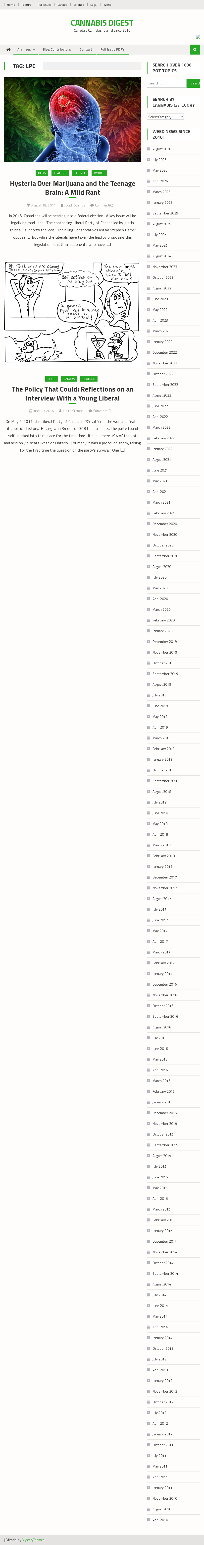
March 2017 (161, 952)
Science (78, 4)
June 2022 (160, 405)
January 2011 (162, 1487)
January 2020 (162, 630)
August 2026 (162, 148)
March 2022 (161, 427)
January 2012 (162, 1434)
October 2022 (163, 373)
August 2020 (162, 566)
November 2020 (165, 534)
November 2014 (165, 1252)
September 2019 (165, 673)
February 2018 (164, 855)
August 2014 (162, 1284)
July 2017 (159, 909)
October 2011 (163, 1444)
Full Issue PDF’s (113, 49)
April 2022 (160, 416)
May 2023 (160, 309)
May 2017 (160, 930)
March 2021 (161, 502)
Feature (26, 4)
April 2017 (160, 941)
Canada (62, 4)
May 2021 (160, 480)
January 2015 (162, 1230)
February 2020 (164, 620)
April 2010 (160, 1519)
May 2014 (160, 1316)
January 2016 (162, 1102)
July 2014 (159, 1294)
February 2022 (164, 438)
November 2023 (165, 266)
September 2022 (165, 384)
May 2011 (160, 1466)
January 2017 (162, 973)
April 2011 (160, 1476)
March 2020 (161, 609)
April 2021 (160, 491)
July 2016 (159, 1037)
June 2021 (160, 470)
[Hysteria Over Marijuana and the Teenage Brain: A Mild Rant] (72, 119)
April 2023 (160, 320)
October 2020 (163, 545)
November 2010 (165, 1498)
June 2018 (160, 812)
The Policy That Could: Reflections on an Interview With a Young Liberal (72, 394)
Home (11, 4)
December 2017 (165, 877)
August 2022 (162, 395)
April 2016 (160, 1070)
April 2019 (160, 727)
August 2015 (162, 1155)
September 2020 (165, 555)
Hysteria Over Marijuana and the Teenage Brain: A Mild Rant (72, 188)
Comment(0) (104, 205)
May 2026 (160, 170)
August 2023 (162, 288)
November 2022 (165, 363)
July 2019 (159, 695)
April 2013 (160, 1369)
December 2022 (165, 352)
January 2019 (162, 759)
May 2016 (160, 1059)
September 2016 (165, 1016)
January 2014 (162, 1337)
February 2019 (164, 748)
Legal (93, 4)
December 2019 (165, 641)
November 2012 (165, 1391)
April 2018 (160, 834)
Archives (24, 49)
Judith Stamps (74, 205)
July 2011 (159, 1455)
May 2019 (160, 716)
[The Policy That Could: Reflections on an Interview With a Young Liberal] (72, 314)
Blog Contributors (57, 49)
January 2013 (162, 1380)
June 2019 (160, 705)
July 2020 (159, 577)
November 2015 (165, 1123)
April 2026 (160, 181)
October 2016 (163, 1005)
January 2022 (162, 448)
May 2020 (160, 588)
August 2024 (162, 256)
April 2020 (160, 598)
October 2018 (163, 770)
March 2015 (161, 1209)
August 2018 (162, 791)
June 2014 (160, 1305)
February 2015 (164, 1219)
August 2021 (162, 459)
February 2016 (164, 1091)
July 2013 (159, 1359)
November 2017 (165, 887)
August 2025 (162, 223)
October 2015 (163, 1134)
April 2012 (160, 1423)
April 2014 (160, 1327)
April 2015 (160, 1198)
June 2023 (160, 298)
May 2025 (160, 245)
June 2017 (160, 920)
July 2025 (159, 234)
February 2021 (164, 513)
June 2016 (160, 1048)
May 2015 (160, 1187)
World (107, 4)
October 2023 (163, 277)
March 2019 (161, 737)
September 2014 (165, 1273)
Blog (42, 173)
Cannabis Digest (102, 23)
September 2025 (165, 213)
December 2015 (165, 1112)
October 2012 (163, 1402)
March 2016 (161, 1080)
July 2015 (159, 1166)
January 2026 (162, 202)
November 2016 (165, 995)
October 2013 (163, 1348)
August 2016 (162, 1027)
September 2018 (165, 780)
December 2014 (165, 1241)
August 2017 (162, 898)
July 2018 (159, 802)
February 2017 (164, 962)
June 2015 (160, 1177)
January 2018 (162, 866)
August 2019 (162, 684)
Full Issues (44, 4)
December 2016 (165, 984)
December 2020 (165, 523)
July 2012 (159, 1412)
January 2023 (162, 341)
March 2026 (161, 191)
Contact (85, 49)
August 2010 (162, 1509)
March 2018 (161, 845)
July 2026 (159, 159)
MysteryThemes (33, 1539)
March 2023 (161, 331)
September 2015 (165, 1144)
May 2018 (160, 823)
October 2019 (163, 663)
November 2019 (165, 652)
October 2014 (163, 1262)
